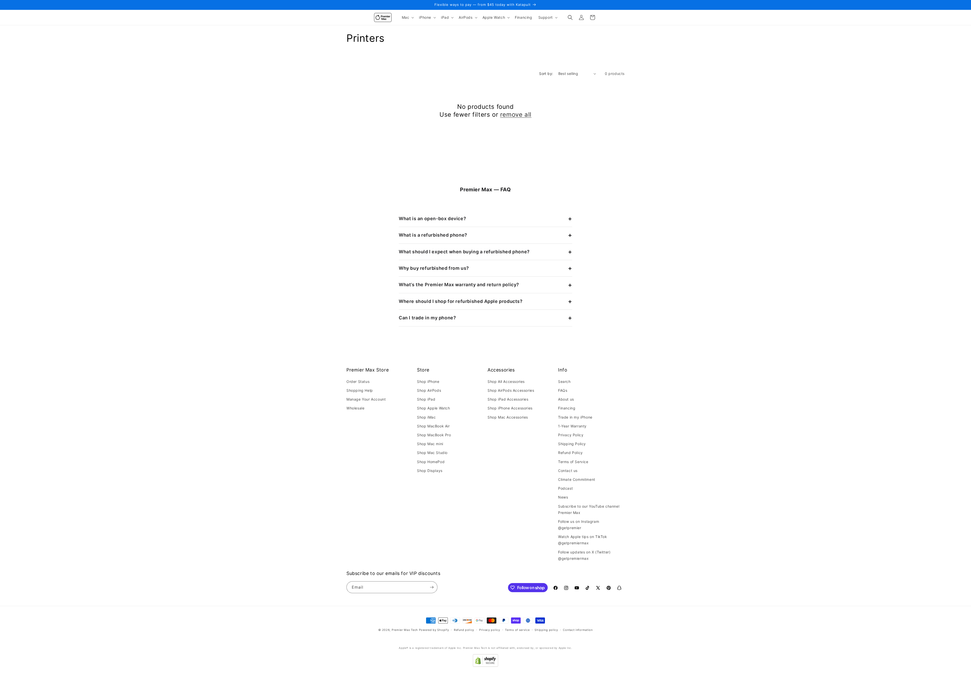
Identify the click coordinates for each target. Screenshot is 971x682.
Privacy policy (489, 630)
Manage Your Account (366, 399)
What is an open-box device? (432, 218)
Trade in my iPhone (575, 417)
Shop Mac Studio (432, 452)
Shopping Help (359, 390)
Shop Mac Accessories (508, 417)
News (563, 497)
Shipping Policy (572, 444)
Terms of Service (573, 462)
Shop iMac (426, 417)
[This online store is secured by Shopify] (485, 665)
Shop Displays (430, 470)
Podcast (565, 488)
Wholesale (355, 408)
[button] (407, 17)
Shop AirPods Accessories (511, 390)
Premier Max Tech (405, 630)
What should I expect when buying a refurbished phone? (464, 251)
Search (564, 381)
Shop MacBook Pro (434, 435)
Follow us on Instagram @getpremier (578, 524)
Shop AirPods (429, 390)
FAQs (562, 390)
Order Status (357, 381)
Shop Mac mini (430, 444)
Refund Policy (570, 452)
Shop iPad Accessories (508, 399)
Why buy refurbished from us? (434, 268)
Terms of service (517, 630)
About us (566, 399)
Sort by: (546, 73)
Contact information (577, 630)
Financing (566, 408)
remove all (516, 114)
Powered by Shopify (434, 630)
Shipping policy (546, 630)
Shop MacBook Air (433, 426)
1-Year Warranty (572, 426)
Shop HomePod (431, 462)
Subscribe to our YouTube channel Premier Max (588, 509)
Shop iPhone (428, 381)
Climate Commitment (576, 479)
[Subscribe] (431, 587)
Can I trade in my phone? (427, 317)
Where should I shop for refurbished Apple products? (461, 301)
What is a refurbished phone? (433, 235)
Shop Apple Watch (433, 408)
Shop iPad (426, 399)
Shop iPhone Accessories (510, 408)
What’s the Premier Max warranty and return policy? (459, 284)
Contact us (568, 470)
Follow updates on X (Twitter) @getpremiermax (584, 555)
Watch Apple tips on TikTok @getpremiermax (582, 539)
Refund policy (464, 630)
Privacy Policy (570, 435)
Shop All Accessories (506, 381)
